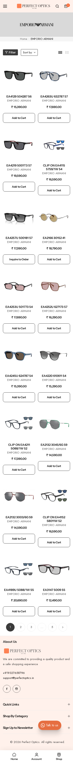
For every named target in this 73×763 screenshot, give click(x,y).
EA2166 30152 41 (54, 238)
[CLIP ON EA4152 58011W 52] (54, 496)
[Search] (57, 6)
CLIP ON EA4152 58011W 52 (54, 519)
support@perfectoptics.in (18, 678)
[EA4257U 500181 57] (19, 217)
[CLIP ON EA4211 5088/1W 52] (19, 424)
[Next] (63, 627)
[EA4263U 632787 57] (54, 76)
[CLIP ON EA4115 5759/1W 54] (54, 145)
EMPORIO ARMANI (19, 100)
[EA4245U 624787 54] (19, 355)
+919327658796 (14, 673)
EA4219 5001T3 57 (19, 165)
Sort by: (28, 52)
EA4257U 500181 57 (19, 238)
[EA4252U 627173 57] (54, 286)
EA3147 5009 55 (54, 590)
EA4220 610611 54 (54, 376)
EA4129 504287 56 (19, 96)
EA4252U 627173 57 (54, 307)
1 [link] (10, 627)
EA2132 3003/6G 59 (19, 517)
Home (23, 39)
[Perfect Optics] (33, 6)
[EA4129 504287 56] (19, 76)
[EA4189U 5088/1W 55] (19, 569)
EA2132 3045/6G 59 (54, 445)
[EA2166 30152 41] (54, 217)
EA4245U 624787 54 (19, 376)
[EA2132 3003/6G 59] (19, 496)
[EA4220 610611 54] (54, 355)
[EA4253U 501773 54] (19, 286)
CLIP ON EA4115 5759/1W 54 (54, 167)
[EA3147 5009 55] (54, 569)
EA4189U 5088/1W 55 (19, 590)
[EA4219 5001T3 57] (19, 145)
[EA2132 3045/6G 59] (54, 424)
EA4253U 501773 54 (19, 307)
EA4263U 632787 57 (54, 96)
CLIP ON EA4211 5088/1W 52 (19, 446)
